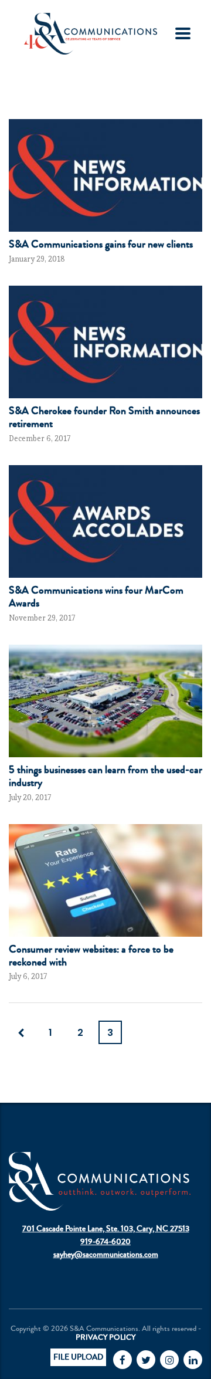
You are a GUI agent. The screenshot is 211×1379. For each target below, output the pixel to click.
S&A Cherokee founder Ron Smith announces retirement (104, 417)
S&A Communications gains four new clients (101, 244)
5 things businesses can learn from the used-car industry (105, 776)
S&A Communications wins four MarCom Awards (96, 596)
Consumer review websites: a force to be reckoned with (91, 955)
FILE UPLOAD (78, 1357)
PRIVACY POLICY (105, 1337)
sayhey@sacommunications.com (105, 1255)
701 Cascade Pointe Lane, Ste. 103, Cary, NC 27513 (105, 1229)
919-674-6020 (105, 1242)
